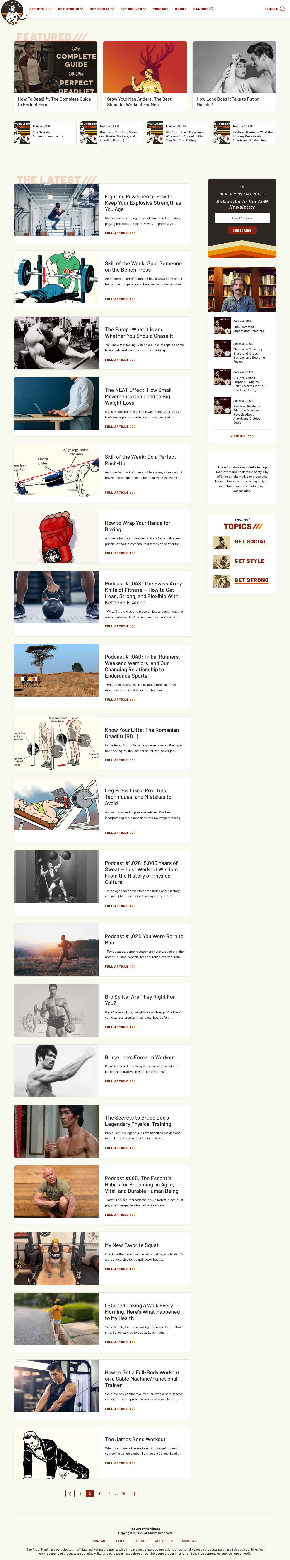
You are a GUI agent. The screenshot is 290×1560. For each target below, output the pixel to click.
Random (201, 9)
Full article (116, 233)
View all (238, 436)
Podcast (160, 9)
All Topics (164, 1541)
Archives (189, 1541)
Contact (100, 1541)
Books (181, 9)
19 (123, 1493)
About (140, 1541)
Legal (121, 1541)
